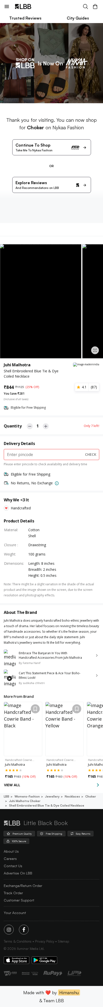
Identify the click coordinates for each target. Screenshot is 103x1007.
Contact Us (13, 866)
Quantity (13, 426)
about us (11, 851)
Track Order (13, 893)
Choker (90, 796)
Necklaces (72, 796)
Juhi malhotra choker (24, 801)
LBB (6, 796)
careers (10, 858)
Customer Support (19, 900)
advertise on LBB (18, 873)
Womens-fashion (27, 796)
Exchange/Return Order (23, 885)
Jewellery (52, 796)
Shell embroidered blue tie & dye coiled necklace (46, 805)
